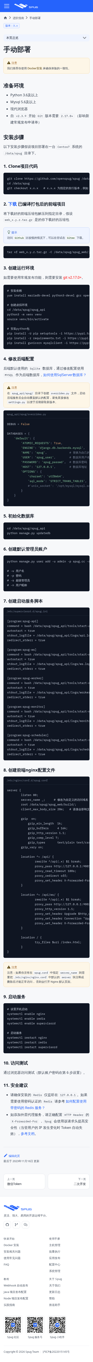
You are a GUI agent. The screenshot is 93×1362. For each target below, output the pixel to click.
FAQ (6, 1264)
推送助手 (54, 1305)
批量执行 (54, 1251)
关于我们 (54, 1285)
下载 (12, 204)
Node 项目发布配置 (16, 1298)
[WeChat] (25, 1224)
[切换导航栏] (6, 6)
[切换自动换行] (76, 178)
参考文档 (28, 1133)
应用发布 (54, 1258)
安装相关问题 (12, 1251)
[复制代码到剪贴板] (84, 178)
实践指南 (9, 1305)
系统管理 (54, 1271)
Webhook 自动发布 (16, 1285)
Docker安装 (34, 68)
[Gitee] (16, 1224)
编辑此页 (14, 1156)
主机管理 (54, 1245)
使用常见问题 (12, 1258)
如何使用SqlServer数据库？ (65, 374)
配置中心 (54, 1264)
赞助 (52, 1298)
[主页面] (5, 18)
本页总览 (12, 38)
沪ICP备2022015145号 (56, 1351)
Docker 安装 (11, 1245)
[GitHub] (7, 1224)
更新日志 (54, 1292)
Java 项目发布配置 (15, 1292)
